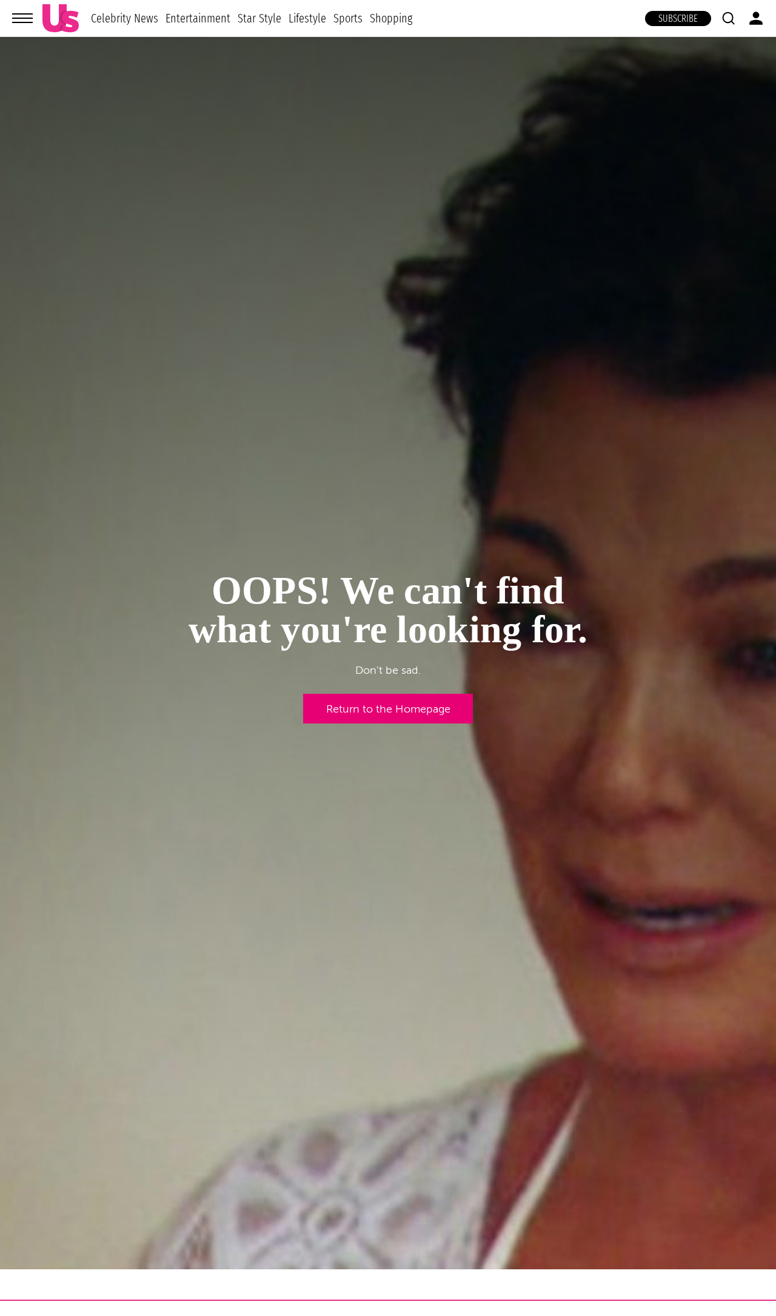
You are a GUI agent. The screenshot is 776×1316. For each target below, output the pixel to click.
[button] (728, 18)
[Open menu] (22, 18)
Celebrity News (124, 18)
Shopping (391, 18)
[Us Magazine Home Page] (60, 18)
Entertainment (198, 18)
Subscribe (678, 18)
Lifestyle (307, 18)
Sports (348, 18)
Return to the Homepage (388, 709)
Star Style (259, 18)
